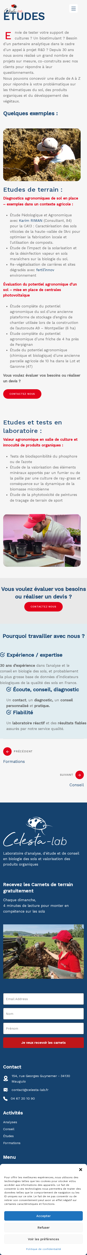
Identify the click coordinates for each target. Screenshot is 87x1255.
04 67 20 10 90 (23, 1098)
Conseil (8, 1129)
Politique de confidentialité (43, 1249)
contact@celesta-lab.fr (30, 1090)
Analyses (10, 1122)
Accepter (43, 1216)
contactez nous (22, 393)
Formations (11, 1143)
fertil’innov (45, 270)
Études (8, 1136)
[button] (81, 1169)
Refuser (44, 1227)
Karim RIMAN (30, 220)
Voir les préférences (43, 1239)
